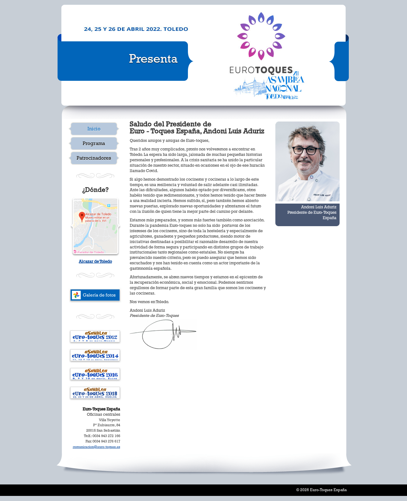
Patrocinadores (94, 158)
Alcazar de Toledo (95, 262)
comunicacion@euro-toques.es (96, 447)
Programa (94, 144)
